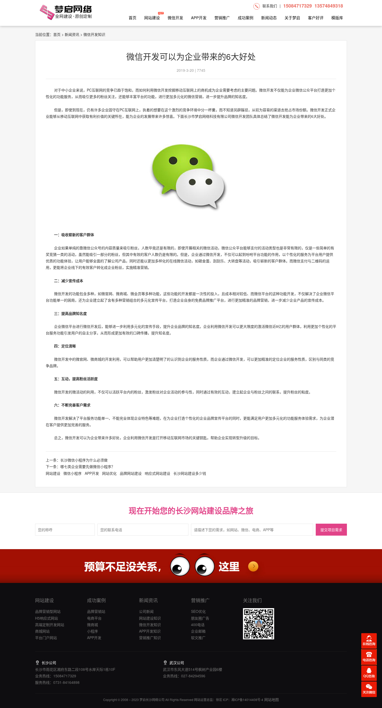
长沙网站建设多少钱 (189, 473)
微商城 (92, 624)
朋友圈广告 (200, 618)
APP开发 (199, 17)
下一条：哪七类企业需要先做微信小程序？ (80, 466)
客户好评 (316, 17)
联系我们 (269, 5)
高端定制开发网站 (49, 624)
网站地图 (271, 699)
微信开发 (175, 17)
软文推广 (198, 637)
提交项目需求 (331, 530)
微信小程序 (72, 473)
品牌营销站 (96, 611)
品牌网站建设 (131, 473)
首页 (132, 17)
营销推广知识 (150, 637)
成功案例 (245, 17)
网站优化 (109, 473)
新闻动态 (269, 17)
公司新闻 (146, 611)
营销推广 (222, 17)
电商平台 (94, 618)
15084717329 (297, 5)
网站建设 (152, 17)
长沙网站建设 (198, 510)
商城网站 (42, 631)
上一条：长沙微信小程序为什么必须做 (77, 460)
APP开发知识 (150, 631)
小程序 (92, 631)
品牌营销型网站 (48, 611)
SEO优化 (198, 611)
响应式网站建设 (157, 473)
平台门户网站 (46, 637)
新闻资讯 (72, 34)
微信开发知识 (150, 624)
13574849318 (328, 5)
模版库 (337, 17)
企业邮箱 (198, 631)
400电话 (198, 624)
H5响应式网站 (46, 618)
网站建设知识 (150, 618)
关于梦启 (292, 17)
